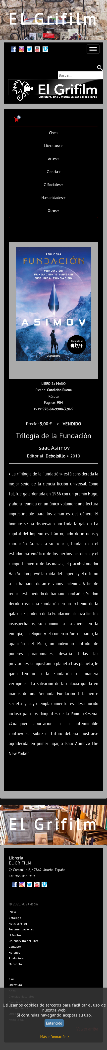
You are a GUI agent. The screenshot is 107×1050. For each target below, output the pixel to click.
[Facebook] (13, 48)
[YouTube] (37, 48)
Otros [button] (52, 210)
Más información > (54, 1036)
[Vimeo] (45, 48)
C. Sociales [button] (52, 184)
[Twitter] (29, 48)
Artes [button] (52, 158)
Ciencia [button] (52, 171)
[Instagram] (21, 48)
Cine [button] (52, 132)
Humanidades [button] (52, 197)
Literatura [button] (52, 145)
